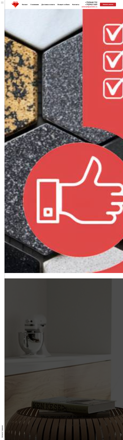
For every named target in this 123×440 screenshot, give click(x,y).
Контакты (75, 4)
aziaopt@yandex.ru (89, 7)
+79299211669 (91, 4)
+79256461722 (91, 2)
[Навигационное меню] (2, 3)
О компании (34, 4)
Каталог (25, 4)
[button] (108, 4)
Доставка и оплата (48, 4)
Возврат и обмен (64, 4)
